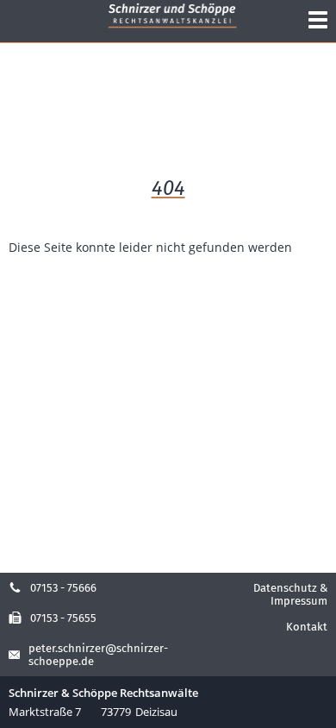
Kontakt (306, 626)
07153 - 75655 (63, 618)
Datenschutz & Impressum (290, 594)
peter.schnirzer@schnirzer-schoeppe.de (98, 655)
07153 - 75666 (63, 587)
